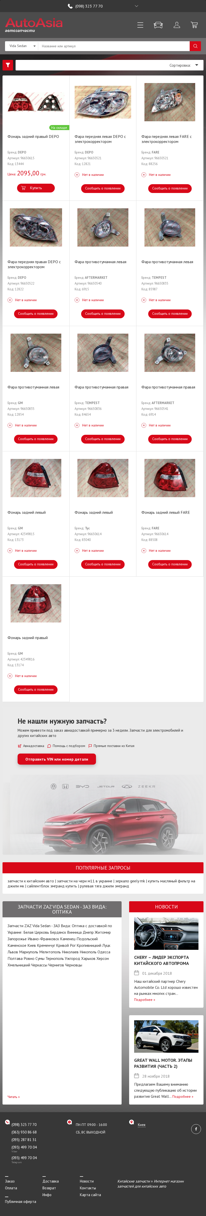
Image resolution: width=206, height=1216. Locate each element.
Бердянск (58, 932)
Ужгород (72, 958)
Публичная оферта (20, 1201)
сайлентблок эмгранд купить (52, 885)
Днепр (88, 932)
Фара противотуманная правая (101, 386)
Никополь (88, 951)
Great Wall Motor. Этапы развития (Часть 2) (163, 1063)
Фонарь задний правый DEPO (33, 136)
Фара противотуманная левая (100, 261)
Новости (87, 1181)
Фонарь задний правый (28, 637)
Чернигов (56, 964)
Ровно (29, 958)
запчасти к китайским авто (31, 880)
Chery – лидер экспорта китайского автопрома (161, 960)
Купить (36, 187)
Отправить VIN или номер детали (56, 759)
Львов (13, 951)
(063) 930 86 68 (24, 1132)
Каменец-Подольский (79, 938)
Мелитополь (50, 951)
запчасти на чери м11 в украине (84, 880)
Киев (31, 945)
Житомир (103, 932)
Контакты (88, 1188)
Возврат (49, 1188)
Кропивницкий (89, 945)
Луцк (106, 945)
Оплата (11, 1188)
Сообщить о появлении (103, 188)
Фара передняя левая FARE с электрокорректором (166, 139)
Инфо (47, 1194)
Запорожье (17, 938)
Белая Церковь (36, 932)
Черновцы (73, 964)
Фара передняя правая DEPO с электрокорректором (34, 264)
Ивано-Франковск (43, 938)
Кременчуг (46, 945)
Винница (74, 932)
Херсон (102, 958)
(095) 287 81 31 (24, 1139)
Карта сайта (90, 1194)
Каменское (17, 945)
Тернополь (54, 958)
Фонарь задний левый (27, 512)
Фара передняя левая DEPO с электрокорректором (100, 139)
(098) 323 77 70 (89, 6)
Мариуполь (28, 951)
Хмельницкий (19, 964)
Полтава (15, 958)
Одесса (103, 951)
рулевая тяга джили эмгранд (104, 885)
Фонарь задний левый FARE (165, 512)
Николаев (70, 951)
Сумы (39, 958)
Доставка (50, 1181)
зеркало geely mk (130, 880)
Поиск (195, 46)
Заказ (10, 1181)
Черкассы (39, 964)
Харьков (88, 958)
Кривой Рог (66, 945)
